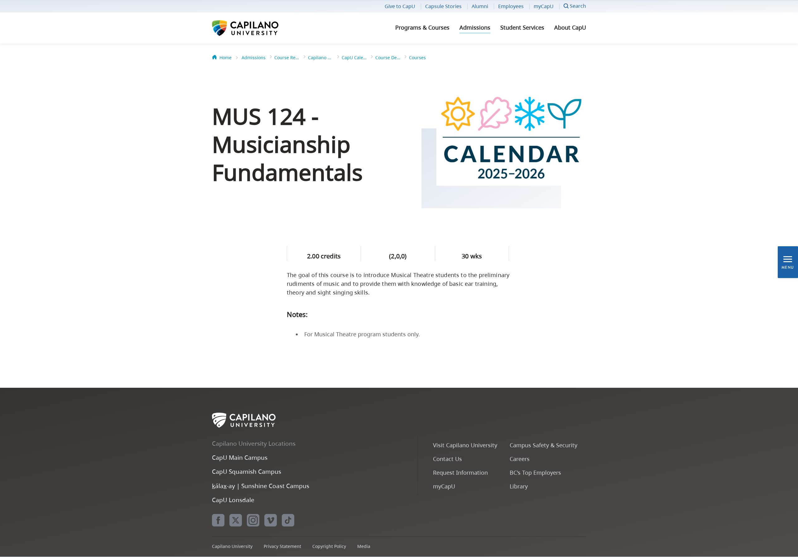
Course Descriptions (387, 57)
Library (519, 486)
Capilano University (262, 28)
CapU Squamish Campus (246, 471)
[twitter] (235, 520)
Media (363, 546)
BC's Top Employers (535, 472)
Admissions (474, 27)
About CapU (570, 27)
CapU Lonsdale (233, 500)
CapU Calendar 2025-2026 (354, 57)
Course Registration (286, 57)
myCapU (544, 6)
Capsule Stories (443, 6)
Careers (520, 459)
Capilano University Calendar (320, 57)
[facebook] (218, 520)
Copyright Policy (329, 546)
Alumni (480, 6)
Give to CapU (400, 6)
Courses (417, 57)
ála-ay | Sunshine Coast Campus (260, 486)
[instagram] (253, 520)
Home (225, 57)
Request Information (460, 472)
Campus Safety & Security (543, 445)
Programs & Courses (422, 27)
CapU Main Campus (239, 457)
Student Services (522, 27)
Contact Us (447, 459)
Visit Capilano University (465, 445)
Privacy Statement (282, 546)
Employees (511, 6)
